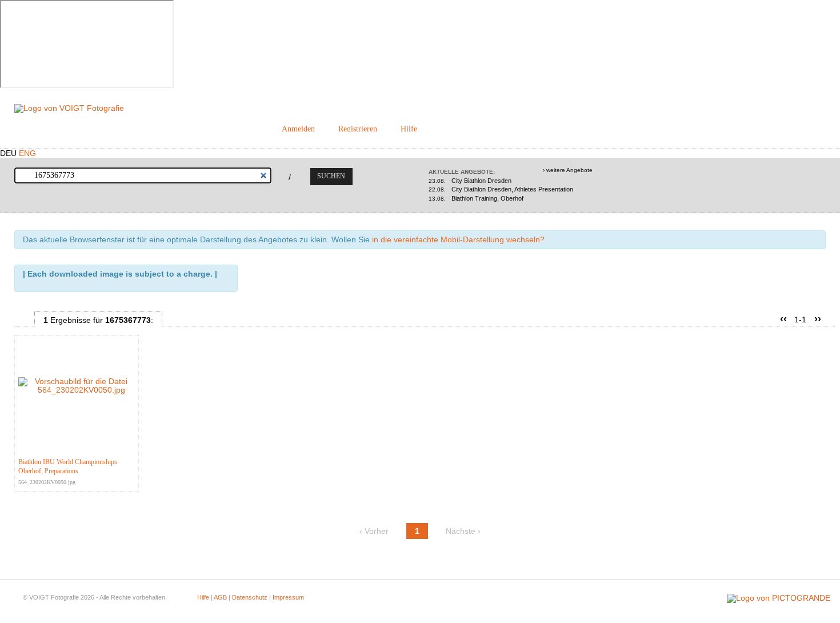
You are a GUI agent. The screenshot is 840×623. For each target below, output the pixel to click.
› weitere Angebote (568, 170)
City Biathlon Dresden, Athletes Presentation (501, 189)
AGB (220, 597)
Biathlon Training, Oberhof (476, 198)
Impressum (288, 597)
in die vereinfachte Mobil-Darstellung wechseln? (458, 239)
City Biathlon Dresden (470, 180)
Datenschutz (249, 597)
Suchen (331, 176)
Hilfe (409, 129)
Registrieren (357, 129)
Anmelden (298, 129)
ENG (27, 153)
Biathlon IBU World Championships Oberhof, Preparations (67, 466)
